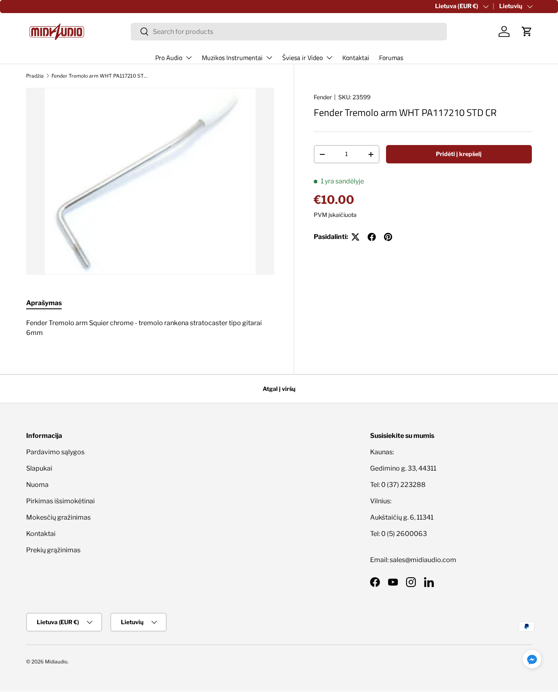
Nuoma (37, 485)
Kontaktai (355, 58)
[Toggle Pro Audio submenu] (189, 58)
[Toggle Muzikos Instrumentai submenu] (269, 58)
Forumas (391, 58)
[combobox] (289, 31)
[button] (527, 31)
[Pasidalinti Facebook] (372, 237)
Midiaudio (56, 662)
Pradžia (35, 76)
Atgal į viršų (279, 388)
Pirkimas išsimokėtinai (60, 501)
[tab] (44, 303)
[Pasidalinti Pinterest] (388, 237)
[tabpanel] (150, 328)
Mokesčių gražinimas (58, 517)
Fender (323, 97)
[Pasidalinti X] (355, 237)
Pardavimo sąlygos (55, 452)
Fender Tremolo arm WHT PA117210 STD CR (100, 76)
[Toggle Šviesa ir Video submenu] (329, 58)
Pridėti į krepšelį (459, 153)
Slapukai (39, 468)
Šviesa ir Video (302, 58)
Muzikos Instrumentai (232, 58)
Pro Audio (168, 58)
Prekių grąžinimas (53, 550)
